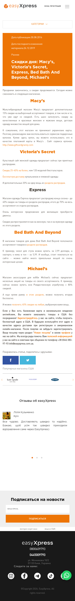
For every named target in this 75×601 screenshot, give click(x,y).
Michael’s (37, 269)
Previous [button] (1, 380)
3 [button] (41, 457)
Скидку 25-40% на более (15, 171)
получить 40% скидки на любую (28, 305)
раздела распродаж (55, 183)
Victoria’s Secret (37, 152)
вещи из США (50, 529)
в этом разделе (35, 295)
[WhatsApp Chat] (67, 575)
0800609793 (37, 549)
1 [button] (32, 457)
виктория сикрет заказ (28, 529)
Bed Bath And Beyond (37, 232)
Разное (15, 55)
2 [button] (37, 457)
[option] (16, 379)
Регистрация (55, 6)
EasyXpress (44, 589)
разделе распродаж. (37, 245)
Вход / (47, 6)
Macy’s (37, 101)
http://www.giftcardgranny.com (18, 145)
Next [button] (73, 380)
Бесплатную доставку (14, 177)
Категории (37, 24)
